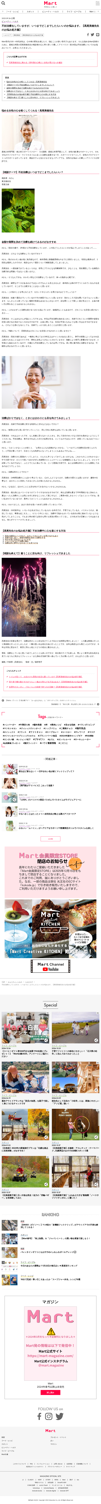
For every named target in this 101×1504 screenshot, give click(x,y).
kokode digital (51, 1491)
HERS (56, 1479)
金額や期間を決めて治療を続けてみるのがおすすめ (27, 88)
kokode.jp (36, 1488)
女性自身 (50, 1482)
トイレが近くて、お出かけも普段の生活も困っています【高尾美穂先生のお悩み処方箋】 (46, 677)
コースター (67, 732)
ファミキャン (36, 732)
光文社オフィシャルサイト (35, 1466)
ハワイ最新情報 (48, 743)
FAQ (31, 1464)
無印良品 (81, 728)
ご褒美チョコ (67, 728)
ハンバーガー (10, 724)
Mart (63, 1479)
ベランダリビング (87, 725)
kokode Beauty (49, 1488)
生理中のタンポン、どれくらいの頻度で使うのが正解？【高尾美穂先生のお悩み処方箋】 (46, 687)
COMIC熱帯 (31, 1485)
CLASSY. (31, 1479)
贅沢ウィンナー (30, 743)
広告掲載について (82, 1464)
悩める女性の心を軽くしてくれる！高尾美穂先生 (26, 82)
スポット (30, 11)
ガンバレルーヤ (64, 739)
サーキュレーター (83, 739)
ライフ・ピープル (74, 11)
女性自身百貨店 (63, 1488)
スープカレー (53, 732)
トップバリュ (51, 728)
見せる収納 (70, 725)
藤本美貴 (38, 725)
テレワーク (80, 732)
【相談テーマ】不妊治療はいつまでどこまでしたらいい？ (30, 85)
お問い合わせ (58, 1464)
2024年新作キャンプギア (71, 736)
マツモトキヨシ (10, 728)
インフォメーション (43, 1464)
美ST (71, 1479)
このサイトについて (19, 1464)
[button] (2, 11)
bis (78, 1479)
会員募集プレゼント (12, 743)
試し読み (50, 1392)
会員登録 (69, 1464)
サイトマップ (70, 1466)
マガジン (53, 1444)
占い (52, 1441)
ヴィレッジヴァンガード (31, 728)
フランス (22, 732)
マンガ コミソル (57, 1485)
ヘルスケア (7, 35)
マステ (92, 732)
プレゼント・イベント (58, 1437)
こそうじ (64, 743)
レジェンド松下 (24, 739)
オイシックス (9, 732)
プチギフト (40, 739)
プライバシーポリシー (55, 1466)
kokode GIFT (64, 1491)
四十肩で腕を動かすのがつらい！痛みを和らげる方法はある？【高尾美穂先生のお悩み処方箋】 (48, 682)
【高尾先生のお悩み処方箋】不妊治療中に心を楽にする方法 (31, 94)
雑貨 (3, 1437)
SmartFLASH (61, 1482)
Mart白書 (5, 1454)
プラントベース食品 (48, 736)
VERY (40, 1479)
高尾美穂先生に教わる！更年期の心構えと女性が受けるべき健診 (35, 62)
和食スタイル (39, 1482)
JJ (23, 1479)
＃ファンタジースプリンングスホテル (19, 736)
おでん (51, 739)
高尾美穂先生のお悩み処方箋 (32, 35)
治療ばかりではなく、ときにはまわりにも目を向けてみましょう (33, 91)
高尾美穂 (17, 35)
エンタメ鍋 (9, 739)
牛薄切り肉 (25, 725)
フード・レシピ (12, 11)
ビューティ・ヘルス (50, 11)
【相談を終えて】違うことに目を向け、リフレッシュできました (33, 97)
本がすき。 (70, 1485)
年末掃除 (90, 736)
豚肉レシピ (56, 725)
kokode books (37, 1491)
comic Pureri (43, 1485)
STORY (48, 1479)
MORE (50, 839)
